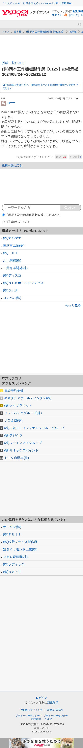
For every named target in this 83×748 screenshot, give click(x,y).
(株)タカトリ (12, 571)
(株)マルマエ (12, 238)
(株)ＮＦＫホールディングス (23, 283)
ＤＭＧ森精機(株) (15, 557)
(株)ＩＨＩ (10, 253)
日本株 (17, 31)
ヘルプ (48, 718)
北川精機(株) (12, 260)
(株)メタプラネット (18, 405)
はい (61, 156)
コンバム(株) (12, 298)
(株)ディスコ (12, 275)
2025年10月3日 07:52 (60, 98)
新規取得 (78, 11)
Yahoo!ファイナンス (31, 710)
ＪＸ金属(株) (13, 420)
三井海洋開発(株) (15, 268)
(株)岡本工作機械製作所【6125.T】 (45, 31)
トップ (5, 31)
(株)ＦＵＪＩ (12, 534)
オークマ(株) (12, 527)
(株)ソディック (13, 564)
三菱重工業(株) (13, 245)
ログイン (57, 15)
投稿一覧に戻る (13, 63)
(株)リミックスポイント (21, 450)
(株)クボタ (10, 290)
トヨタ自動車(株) (16, 458)
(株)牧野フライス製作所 (20, 542)
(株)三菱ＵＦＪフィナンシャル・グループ (34, 428)
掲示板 (73, 31)
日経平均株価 (14, 390)
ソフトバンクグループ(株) (23, 413)
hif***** (11, 102)
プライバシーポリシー (28, 715)
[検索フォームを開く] (79, 24)
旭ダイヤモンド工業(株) (20, 549)
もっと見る (73, 305)
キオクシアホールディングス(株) (27, 398)
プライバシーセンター (56, 715)
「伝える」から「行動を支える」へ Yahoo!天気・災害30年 (36, 3)
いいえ (75, 156)
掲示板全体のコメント (18, 221)
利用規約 (36, 718)
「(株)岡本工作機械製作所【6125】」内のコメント (33, 214)
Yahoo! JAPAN (55, 710)
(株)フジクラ (13, 435)
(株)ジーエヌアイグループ (23, 443)
